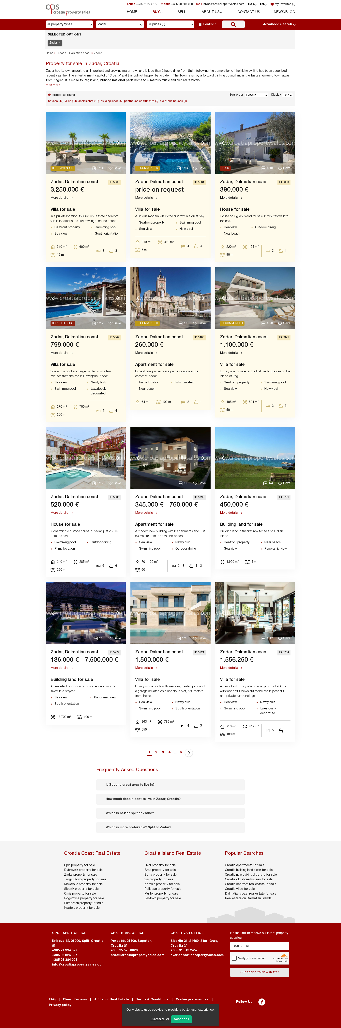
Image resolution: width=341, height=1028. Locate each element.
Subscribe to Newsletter (259, 972)
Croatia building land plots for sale (249, 870)
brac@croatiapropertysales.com (137, 955)
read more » (54, 85)
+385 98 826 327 (64, 955)
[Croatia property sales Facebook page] (261, 1002)
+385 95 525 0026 (124, 950)
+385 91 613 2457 (183, 950)
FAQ (52, 999)
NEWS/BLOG (284, 12)
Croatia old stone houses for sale (249, 879)
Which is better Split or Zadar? (130, 813)
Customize (158, 1019)
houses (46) (55, 101)
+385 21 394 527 (142, 4)
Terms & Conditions (152, 999)
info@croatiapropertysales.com (220, 4)
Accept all (181, 1019)
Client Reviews (75, 999)
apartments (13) (88, 101)
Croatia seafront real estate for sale (250, 884)
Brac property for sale (160, 870)
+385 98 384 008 (177, 4)
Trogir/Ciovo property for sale (85, 879)
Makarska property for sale (83, 884)
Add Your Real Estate (111, 999)
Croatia (61, 53)
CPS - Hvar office (187, 933)
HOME (132, 12)
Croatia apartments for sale (244, 865)
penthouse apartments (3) (141, 101)
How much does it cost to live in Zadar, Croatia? (143, 799)
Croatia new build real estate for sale (251, 874)
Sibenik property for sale (81, 889)
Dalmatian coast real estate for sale (250, 893)
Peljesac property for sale (162, 889)
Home (49, 53)
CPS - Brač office (127, 933)
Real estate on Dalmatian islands (248, 898)
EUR (251, 4)
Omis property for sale (80, 893)
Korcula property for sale (162, 884)
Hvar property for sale (160, 865)
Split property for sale (79, 865)
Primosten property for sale (83, 903)
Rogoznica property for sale (84, 898)
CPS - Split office (69, 933)
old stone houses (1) (173, 101)
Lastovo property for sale (162, 898)
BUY (156, 12)
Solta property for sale (160, 874)
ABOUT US (211, 12)
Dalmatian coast (80, 53)
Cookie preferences (192, 999)
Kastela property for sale (82, 908)
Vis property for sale (158, 879)
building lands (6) (112, 101)
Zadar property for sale (80, 874)
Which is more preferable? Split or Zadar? (138, 827)
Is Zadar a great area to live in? (130, 785)
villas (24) (71, 101)
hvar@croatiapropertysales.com (197, 955)
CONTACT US (248, 12)
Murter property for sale (161, 893)
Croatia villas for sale (240, 889)
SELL (182, 12)
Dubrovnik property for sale (83, 870)
